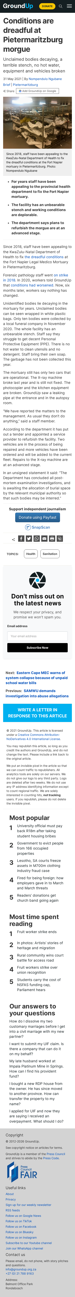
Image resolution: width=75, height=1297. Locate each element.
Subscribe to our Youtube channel (29, 1243)
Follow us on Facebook (21, 1226)
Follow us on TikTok (19, 1221)
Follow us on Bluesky (20, 1232)
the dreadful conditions (44, 257)
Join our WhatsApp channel (24, 1248)
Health (30, 554)
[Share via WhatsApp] (37, 540)
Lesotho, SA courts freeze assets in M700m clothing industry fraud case (39, 866)
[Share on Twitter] (29, 540)
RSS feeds (13, 1210)
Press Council (56, 1154)
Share (10, 91)
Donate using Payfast (37, 517)
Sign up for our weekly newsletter (28, 1205)
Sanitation (50, 554)
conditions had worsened (32, 285)
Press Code (51, 1158)
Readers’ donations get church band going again (38, 897)
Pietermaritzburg (25, 85)
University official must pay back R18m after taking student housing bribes (39, 831)
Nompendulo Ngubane (45, 79)
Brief (6, 85)
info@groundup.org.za (21, 1269)
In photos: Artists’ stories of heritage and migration (40, 945)
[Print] (52, 540)
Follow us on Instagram (21, 1237)
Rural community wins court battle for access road (40, 957)
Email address (17, 626)
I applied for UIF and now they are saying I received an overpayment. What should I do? (36, 1116)
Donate (47, 6)
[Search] (61, 6)
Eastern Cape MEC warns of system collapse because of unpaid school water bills (37, 678)
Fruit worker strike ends (37, 932)
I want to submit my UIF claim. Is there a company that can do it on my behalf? (36, 1049)
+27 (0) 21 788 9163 (20, 1273)
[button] (69, 6)
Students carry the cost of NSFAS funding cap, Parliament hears (39, 985)
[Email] (45, 540)
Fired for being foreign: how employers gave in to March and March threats (40, 883)
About (10, 1194)
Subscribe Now (37, 647)
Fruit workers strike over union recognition (37, 970)
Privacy (11, 1199)
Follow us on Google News (23, 1215)
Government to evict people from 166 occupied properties (40, 848)
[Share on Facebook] (22, 540)
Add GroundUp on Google (39, 91)
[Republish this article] (59, 540)
